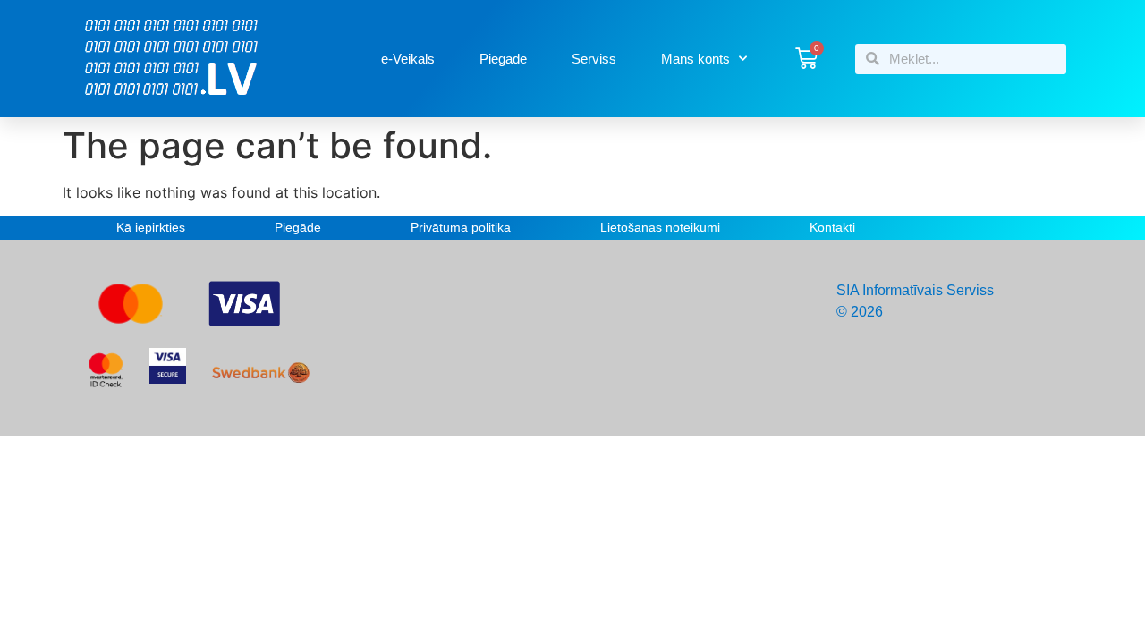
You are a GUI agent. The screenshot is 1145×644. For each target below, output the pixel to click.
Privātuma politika (461, 227)
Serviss (594, 58)
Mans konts (695, 58)
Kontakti (832, 227)
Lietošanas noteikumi (660, 227)
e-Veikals (408, 58)
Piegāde (503, 58)
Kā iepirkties (150, 227)
